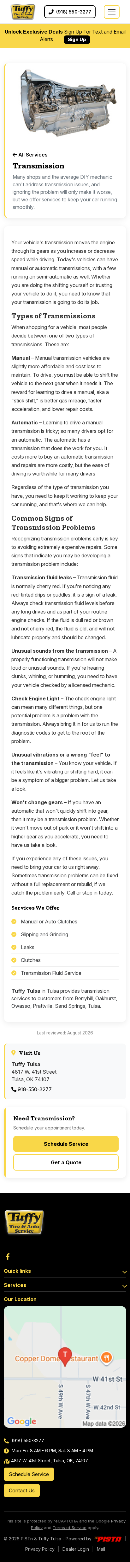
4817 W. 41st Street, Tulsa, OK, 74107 (49, 1460)
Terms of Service (69, 1527)
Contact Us (22, 1490)
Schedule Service (66, 1144)
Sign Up (77, 39)
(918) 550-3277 (27, 1440)
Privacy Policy (40, 1549)
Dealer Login (75, 1549)
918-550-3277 (34, 1089)
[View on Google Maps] (65, 1367)
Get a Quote (66, 1162)
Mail (101, 1549)
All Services (32, 154)
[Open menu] (112, 12)
